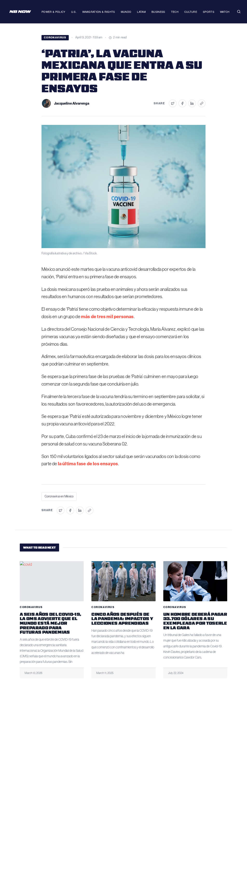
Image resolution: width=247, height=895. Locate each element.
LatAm (141, 12)
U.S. (73, 12)
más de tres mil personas (107, 316)
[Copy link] (202, 103)
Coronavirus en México (59, 496)
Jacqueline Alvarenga (71, 103)
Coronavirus (55, 37)
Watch (225, 12)
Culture (190, 12)
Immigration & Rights (98, 12)
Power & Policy (53, 12)
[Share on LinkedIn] (192, 103)
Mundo (126, 12)
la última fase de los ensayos (87, 463)
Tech (174, 12)
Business (158, 12)
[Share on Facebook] (182, 103)
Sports (208, 12)
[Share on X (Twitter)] (173, 103)
